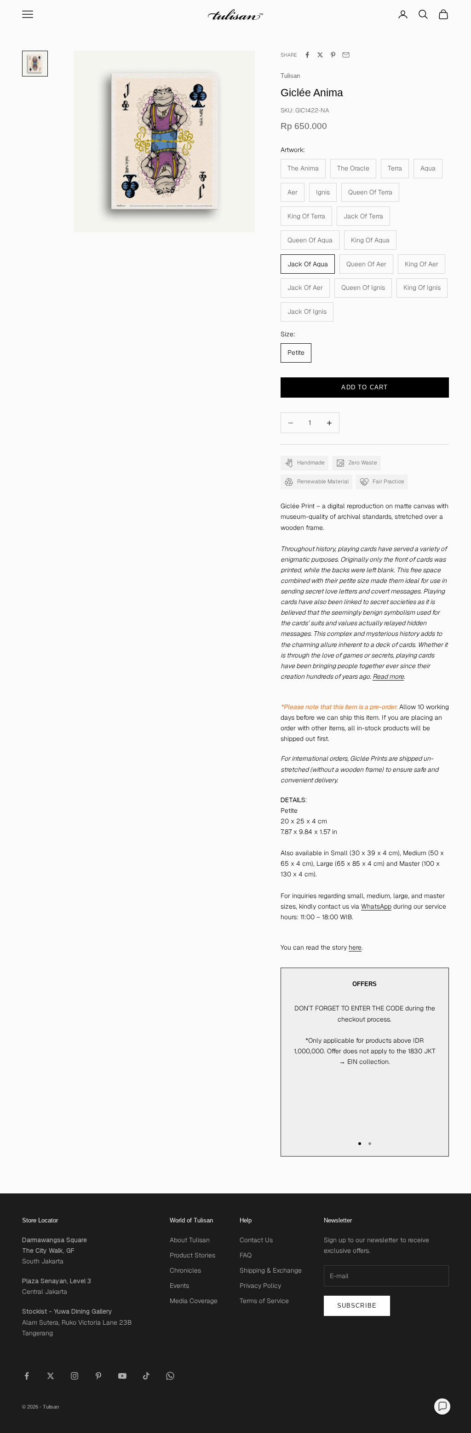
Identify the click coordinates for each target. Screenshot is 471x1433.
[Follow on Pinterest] (98, 1375)
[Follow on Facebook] (26, 1375)
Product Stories (192, 1255)
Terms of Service (264, 1301)
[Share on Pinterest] (333, 55)
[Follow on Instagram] (74, 1375)
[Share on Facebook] (307, 55)
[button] (442, 1406)
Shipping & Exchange (271, 1270)
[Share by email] (346, 55)
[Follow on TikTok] (146, 1375)
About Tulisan (190, 1240)
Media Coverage (194, 1301)
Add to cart (364, 387)
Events (179, 1285)
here (355, 947)
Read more (388, 676)
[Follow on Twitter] (50, 1375)
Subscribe (357, 1305)
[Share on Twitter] (320, 55)
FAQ (246, 1255)
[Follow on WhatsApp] (170, 1375)
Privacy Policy (260, 1285)
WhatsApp (376, 906)
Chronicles (185, 1270)
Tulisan (290, 75)
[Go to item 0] (35, 63)
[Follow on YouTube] (122, 1375)
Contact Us (256, 1240)
